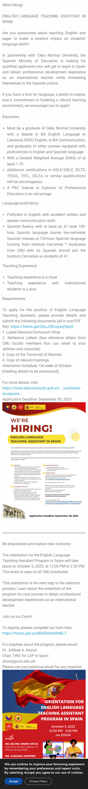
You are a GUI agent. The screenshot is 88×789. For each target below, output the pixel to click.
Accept (13, 781)
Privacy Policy (38, 781)
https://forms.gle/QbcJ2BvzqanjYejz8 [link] (42, 326)
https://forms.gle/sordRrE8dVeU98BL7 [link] (34, 633)
